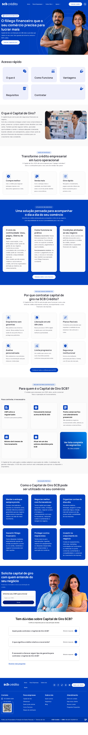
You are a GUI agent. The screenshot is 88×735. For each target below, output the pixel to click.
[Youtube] (69, 685)
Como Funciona (27, 707)
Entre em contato (72, 698)
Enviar (18, 602)
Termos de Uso (40, 719)
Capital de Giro (27, 698)
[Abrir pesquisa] (85, 4)
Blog (46, 704)
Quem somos (49, 698)
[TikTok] (61, 685)
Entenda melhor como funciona (44, 277)
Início (28, 4)
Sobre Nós (49, 4)
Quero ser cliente (78, 685)
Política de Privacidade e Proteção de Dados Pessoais (17, 719)
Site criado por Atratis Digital (85, 719)
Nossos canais (71, 704)
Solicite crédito (75, 4)
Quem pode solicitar (29, 704)
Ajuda (57, 4)
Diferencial (26, 701)
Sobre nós (44, 682)
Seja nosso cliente (72, 701)
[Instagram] (54, 685)
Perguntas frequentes (73, 707)
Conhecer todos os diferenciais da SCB (44, 370)
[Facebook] (58, 685)
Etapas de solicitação (29, 710)
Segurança (48, 701)
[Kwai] (65, 685)
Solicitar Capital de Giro (10, 42)
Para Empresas (37, 4)
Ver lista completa (73, 448)
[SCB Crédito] (9, 4)
